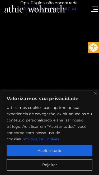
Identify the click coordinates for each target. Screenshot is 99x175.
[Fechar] (95, 93)
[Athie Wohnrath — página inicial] (34, 9)
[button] (93, 47)
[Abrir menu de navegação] (94, 6)
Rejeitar (49, 164)
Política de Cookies (41, 139)
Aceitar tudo (49, 150)
